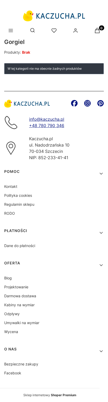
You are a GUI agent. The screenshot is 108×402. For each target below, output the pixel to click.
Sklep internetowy (49, 395)
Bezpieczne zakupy (21, 364)
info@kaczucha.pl (46, 119)
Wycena (11, 331)
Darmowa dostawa (20, 296)
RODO (9, 213)
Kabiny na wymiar (19, 305)
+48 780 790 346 (46, 125)
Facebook (12, 373)
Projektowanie (16, 287)
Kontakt (10, 186)
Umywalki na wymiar (21, 322)
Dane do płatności (19, 245)
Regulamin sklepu (19, 204)
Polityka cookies (18, 195)
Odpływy (12, 313)
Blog (8, 278)
